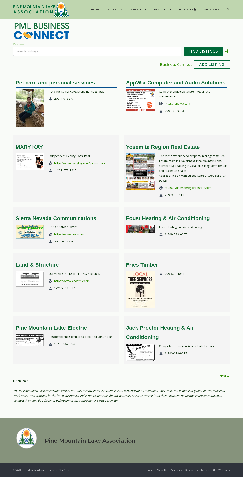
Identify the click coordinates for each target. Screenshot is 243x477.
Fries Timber (142, 265)
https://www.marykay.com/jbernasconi (79, 163)
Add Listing (212, 64)
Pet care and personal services (55, 83)
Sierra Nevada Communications (56, 218)
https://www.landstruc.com (72, 281)
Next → (225, 376)
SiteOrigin (65, 470)
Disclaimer (20, 44)
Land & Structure (37, 265)
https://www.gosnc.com (69, 234)
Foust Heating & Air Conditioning (168, 218)
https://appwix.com (177, 103)
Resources (162, 9)
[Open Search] (228, 10)
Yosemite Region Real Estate (163, 147)
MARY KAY (29, 147)
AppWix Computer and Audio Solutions (176, 83)
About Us (115, 9)
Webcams (211, 9)
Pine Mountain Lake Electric (51, 328)
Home (95, 9)
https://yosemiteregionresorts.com (188, 188)
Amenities (138, 9)
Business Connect (176, 64)
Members (186, 9)
